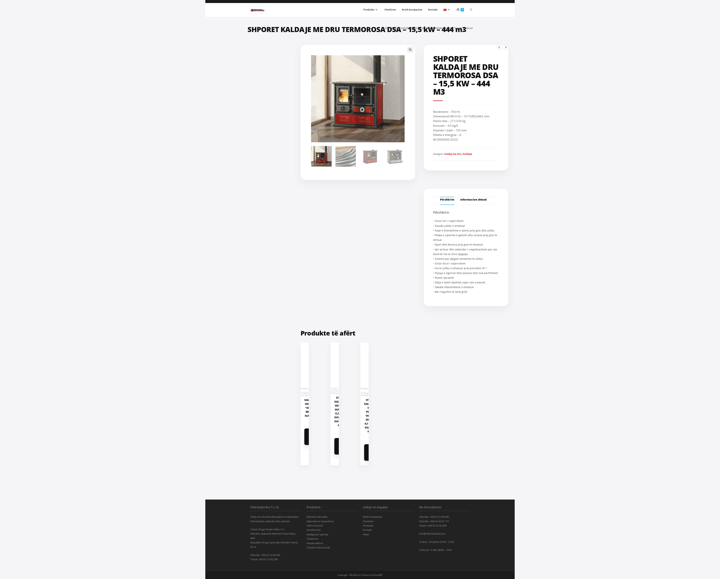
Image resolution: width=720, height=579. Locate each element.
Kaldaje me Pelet (364, 394)
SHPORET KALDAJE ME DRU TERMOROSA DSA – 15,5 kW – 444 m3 (436, 28)
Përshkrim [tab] (447, 199)
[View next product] (505, 47)
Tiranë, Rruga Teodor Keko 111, (267, 529)
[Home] (386, 28)
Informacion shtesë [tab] (473, 199)
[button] (410, 50)
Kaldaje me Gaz (304, 394)
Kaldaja (467, 154)
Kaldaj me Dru (453, 154)
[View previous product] (499, 47)
